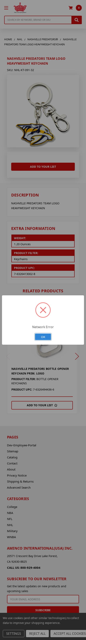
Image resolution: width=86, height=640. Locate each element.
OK (43, 337)
